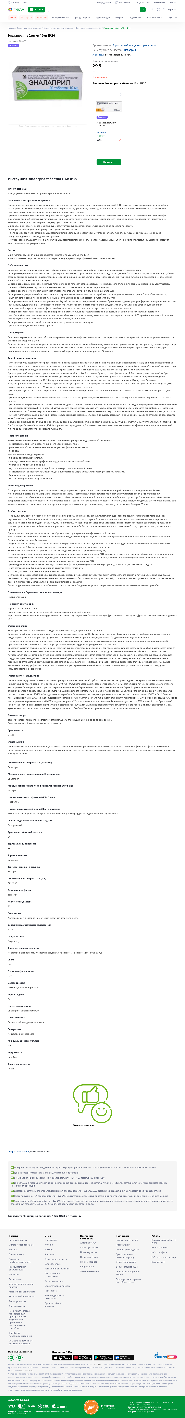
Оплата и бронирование (21, 1245)
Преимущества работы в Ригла (163, 1241)
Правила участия (88, 1252)
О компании (51, 1240)
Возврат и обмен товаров (22, 1297)
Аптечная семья (88, 1243)
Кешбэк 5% (42, 18)
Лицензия (14, 1275)
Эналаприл (129, 50)
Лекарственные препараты (29, 28)
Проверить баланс (89, 1257)
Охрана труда (158, 1262)
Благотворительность (56, 1259)
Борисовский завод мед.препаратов (134, 45)
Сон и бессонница (154, 18)
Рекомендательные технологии (54, 1297)
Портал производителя (127, 1250)
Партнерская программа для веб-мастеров (128, 1281)
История (49, 1245)
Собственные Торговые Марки (127, 1273)
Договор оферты (17, 1301)
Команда (49, 1250)
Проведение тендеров (127, 1240)
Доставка (13, 1250)
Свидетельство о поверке (57, 1286)
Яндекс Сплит (173, 18)
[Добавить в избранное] (120, 94)
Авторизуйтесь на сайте (18, 1152)
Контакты (49, 1254)
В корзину (108, 162)
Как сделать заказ (18, 1240)
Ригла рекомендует (60, 18)
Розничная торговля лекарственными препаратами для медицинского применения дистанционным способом (19, 1320)
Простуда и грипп (82, 18)
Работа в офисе (159, 1252)
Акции (13, 18)
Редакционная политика (57, 1269)
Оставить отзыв (53, 1264)
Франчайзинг (123, 1245)
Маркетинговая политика (22, 1292)
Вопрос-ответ (87, 1267)
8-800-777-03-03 (18, 1400)
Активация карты (89, 1248)
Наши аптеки (159, 3)
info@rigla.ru (149, 1412)
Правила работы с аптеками (54, 1304)
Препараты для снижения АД (88, 28)
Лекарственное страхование (52, 1275)
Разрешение (15, 1279)
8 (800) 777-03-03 (26, 1371)
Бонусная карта (143, 3)
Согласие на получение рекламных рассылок (21, 1342)
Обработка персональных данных (20, 1334)
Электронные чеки (89, 1271)
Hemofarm (101, 132)
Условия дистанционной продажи (21, 1285)
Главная (11, 28)
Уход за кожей (134, 18)
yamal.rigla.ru (98, 1364)
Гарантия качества (54, 1281)
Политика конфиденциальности (20, 1260)
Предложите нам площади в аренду (125, 1256)
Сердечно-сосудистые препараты (58, 28)
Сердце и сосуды (102, 18)
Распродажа (26, 18)
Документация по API (127, 1267)
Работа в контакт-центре (163, 1257)
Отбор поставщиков (126, 1262)
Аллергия (119, 18)
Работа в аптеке (159, 1248)
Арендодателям (104, 3)
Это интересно (16, 1254)
